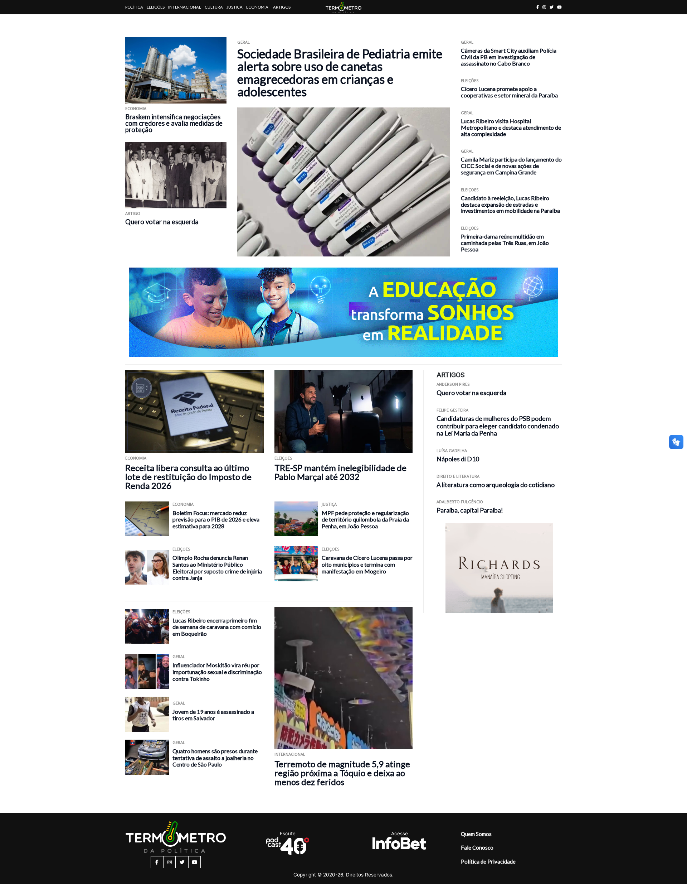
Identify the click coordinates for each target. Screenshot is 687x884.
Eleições (156, 7)
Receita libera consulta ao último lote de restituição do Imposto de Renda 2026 (188, 476)
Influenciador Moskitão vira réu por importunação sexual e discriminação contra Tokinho (217, 672)
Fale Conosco (477, 847)
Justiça (234, 7)
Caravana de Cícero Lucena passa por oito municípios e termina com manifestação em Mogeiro (367, 564)
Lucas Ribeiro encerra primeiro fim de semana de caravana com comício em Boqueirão (216, 627)
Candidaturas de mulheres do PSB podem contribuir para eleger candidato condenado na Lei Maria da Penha (498, 426)
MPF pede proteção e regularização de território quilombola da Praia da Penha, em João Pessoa (365, 519)
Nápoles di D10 (458, 459)
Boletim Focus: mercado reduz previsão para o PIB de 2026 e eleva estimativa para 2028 (215, 519)
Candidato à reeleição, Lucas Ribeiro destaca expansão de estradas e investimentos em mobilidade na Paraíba (510, 204)
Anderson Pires (453, 384)
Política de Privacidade (488, 861)
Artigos (282, 7)
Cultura (214, 7)
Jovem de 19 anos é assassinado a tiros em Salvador (213, 715)
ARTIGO (132, 213)
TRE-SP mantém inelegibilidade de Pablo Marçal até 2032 (340, 472)
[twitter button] (552, 7)
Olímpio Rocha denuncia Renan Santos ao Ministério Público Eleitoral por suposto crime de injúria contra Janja (217, 567)
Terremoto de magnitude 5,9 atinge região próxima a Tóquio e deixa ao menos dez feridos (342, 773)
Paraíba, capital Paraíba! (470, 510)
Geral (243, 42)
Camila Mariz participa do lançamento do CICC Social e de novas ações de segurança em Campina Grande (511, 166)
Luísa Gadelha (452, 450)
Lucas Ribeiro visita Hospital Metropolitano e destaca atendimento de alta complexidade (511, 127)
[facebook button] (537, 7)
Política (134, 7)
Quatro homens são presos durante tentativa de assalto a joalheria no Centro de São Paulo (215, 758)
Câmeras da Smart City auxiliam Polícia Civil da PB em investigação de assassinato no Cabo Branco (508, 57)
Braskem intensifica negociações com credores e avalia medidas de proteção (174, 123)
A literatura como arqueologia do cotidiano (496, 485)
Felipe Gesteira (452, 410)
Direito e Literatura (458, 476)
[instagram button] (544, 7)
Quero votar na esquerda (162, 222)
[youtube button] (559, 7)
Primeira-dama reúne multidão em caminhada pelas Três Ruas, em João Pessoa (505, 243)
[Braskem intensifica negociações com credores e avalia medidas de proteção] (175, 70)
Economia (257, 7)
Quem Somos (476, 834)
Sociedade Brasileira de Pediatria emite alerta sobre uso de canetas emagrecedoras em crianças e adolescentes (339, 72)
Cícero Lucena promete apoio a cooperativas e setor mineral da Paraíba (509, 92)
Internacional (184, 7)
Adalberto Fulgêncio (460, 501)
